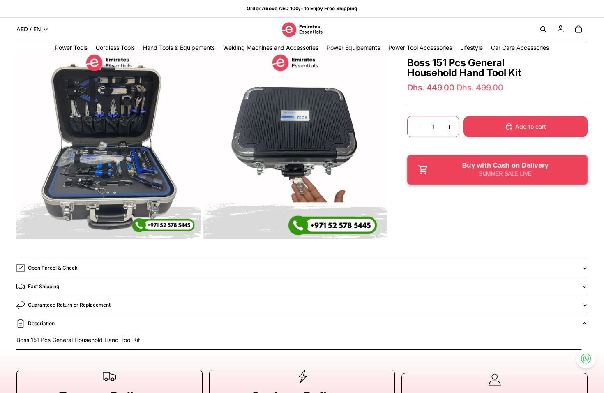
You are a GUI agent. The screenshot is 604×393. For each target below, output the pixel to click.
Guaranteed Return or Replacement (69, 305)
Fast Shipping (43, 286)
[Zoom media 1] (108, 146)
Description (41, 323)
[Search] (543, 29)
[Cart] (578, 29)
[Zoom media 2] (295, 146)
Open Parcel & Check (53, 268)
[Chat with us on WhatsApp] (586, 358)
